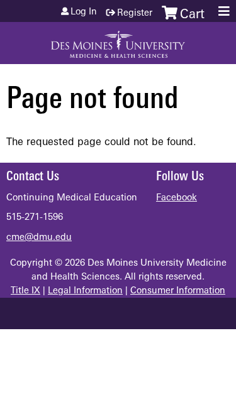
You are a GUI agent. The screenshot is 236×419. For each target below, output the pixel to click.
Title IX (25, 291)
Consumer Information (177, 291)
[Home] (118, 40)
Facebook (176, 198)
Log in (83, 12)
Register (134, 13)
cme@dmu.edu (39, 237)
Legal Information (85, 291)
